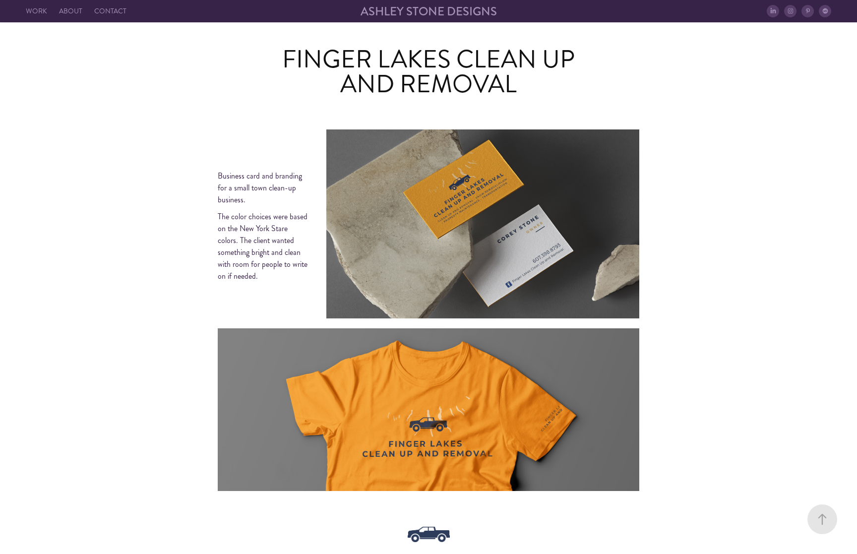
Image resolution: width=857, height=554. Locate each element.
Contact (110, 11)
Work (36, 11)
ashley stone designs (429, 11)
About (70, 11)
